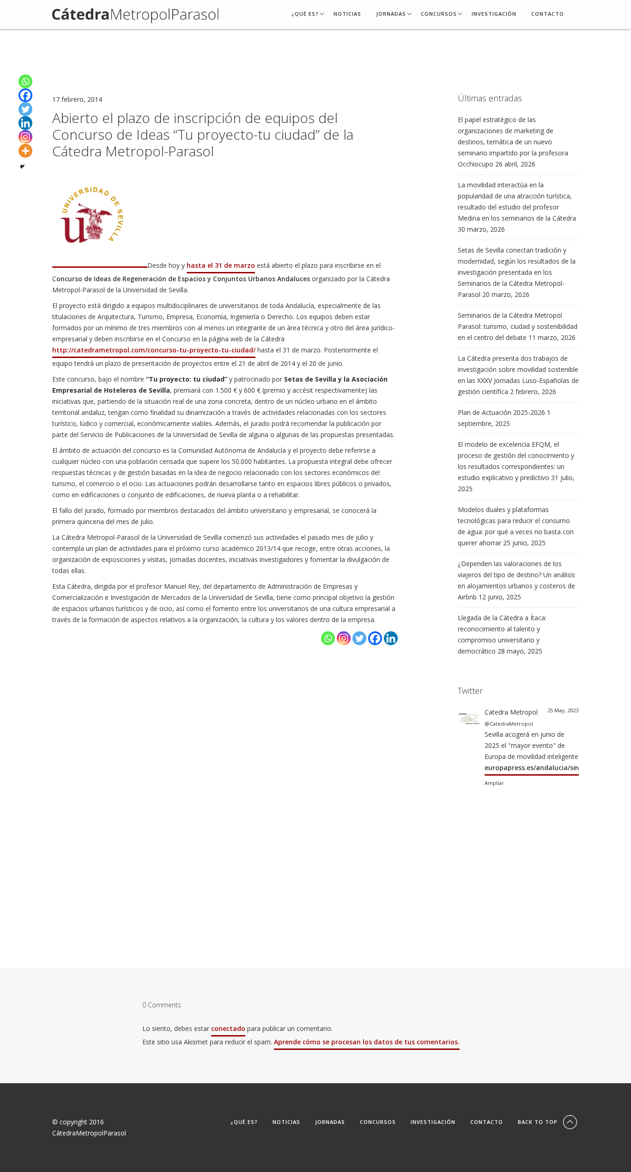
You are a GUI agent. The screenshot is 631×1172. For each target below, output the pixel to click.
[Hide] (22, 166)
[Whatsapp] (328, 638)
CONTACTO (547, 14)
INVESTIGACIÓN (494, 14)
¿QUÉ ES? (305, 14)
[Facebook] (375, 638)
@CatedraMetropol (509, 723)
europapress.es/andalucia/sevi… (536, 767)
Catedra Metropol (511, 712)
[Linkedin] (391, 638)
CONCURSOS (439, 14)
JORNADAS (391, 14)
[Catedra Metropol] (469, 717)
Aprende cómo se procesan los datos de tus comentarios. (367, 1041)
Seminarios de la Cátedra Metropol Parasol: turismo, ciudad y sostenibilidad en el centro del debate (517, 326)
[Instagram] (344, 638)
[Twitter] (359, 638)
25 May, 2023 (562, 710)
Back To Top (538, 1121)
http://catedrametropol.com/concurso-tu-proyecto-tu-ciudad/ (153, 349)
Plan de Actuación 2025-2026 (501, 412)
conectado (228, 1028)
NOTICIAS (347, 14)
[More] (25, 151)
